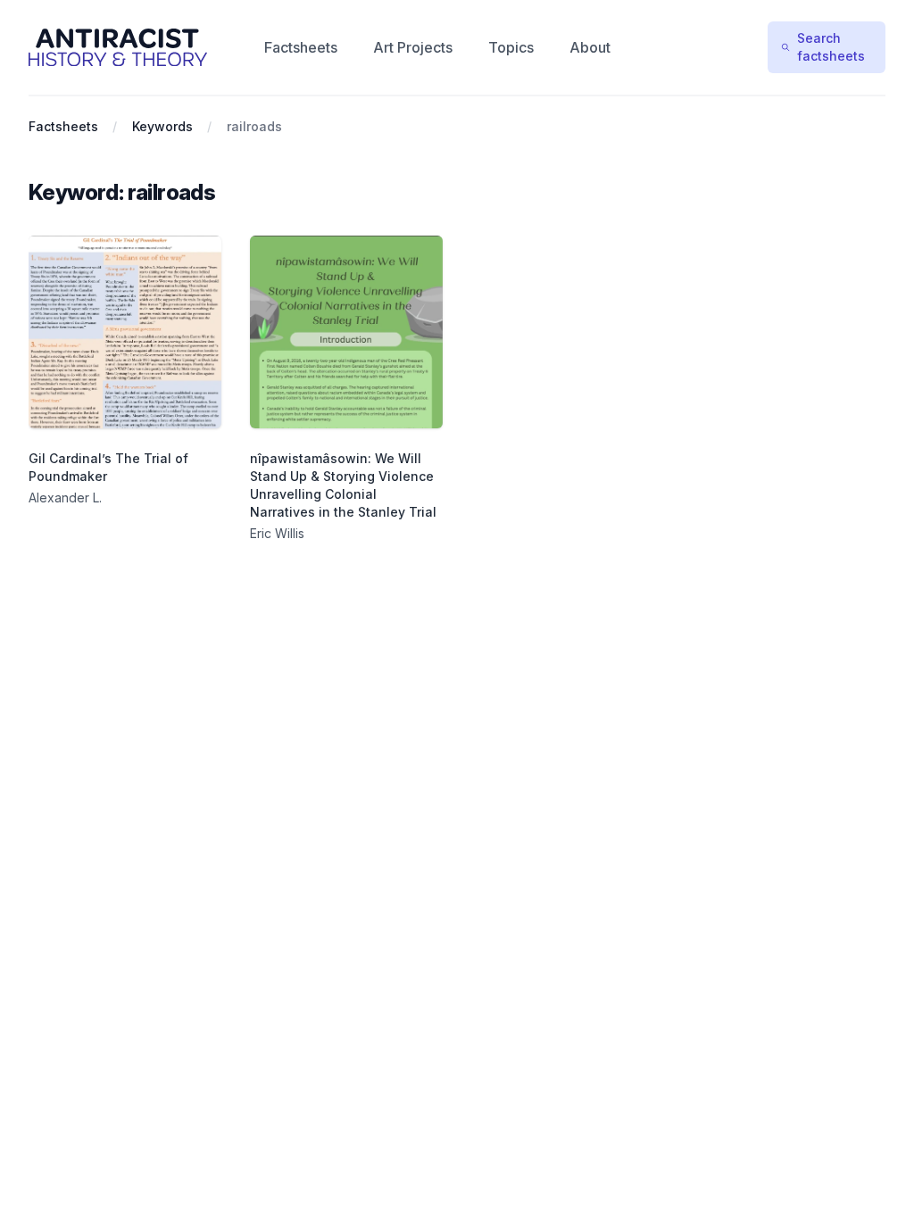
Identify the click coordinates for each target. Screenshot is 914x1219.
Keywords (162, 126)
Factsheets (300, 47)
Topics (511, 47)
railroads (254, 126)
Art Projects (413, 47)
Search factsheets (831, 46)
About (590, 47)
